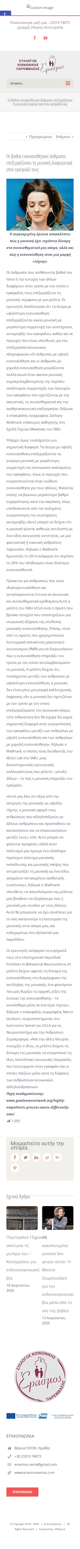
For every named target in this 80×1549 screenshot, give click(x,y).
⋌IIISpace (59, 1529)
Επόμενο (63, 136)
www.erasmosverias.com (35, 1472)
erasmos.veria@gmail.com (36, 1464)
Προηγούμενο (40, 136)
